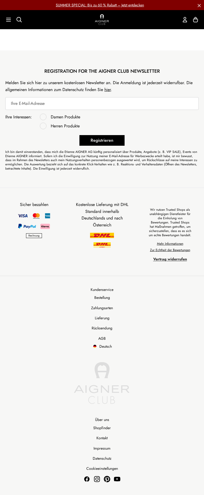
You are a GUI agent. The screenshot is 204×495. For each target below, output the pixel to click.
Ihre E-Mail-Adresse (28, 103)
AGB (102, 338)
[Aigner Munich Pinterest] (107, 479)
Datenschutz (102, 458)
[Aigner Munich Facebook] (87, 479)
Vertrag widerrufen (170, 259)
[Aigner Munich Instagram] (97, 479)
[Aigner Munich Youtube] (117, 479)
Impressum (102, 448)
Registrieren (102, 140)
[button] (199, 5)
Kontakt (102, 438)
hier (107, 90)
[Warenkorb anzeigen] (195, 19)
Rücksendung (102, 328)
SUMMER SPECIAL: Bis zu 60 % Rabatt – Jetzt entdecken (100, 5)
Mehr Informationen (170, 244)
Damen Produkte (65, 117)
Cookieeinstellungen (102, 468)
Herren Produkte (65, 126)
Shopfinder (102, 428)
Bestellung (102, 297)
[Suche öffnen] (19, 19)
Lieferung (102, 318)
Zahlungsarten (102, 308)
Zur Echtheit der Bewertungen (170, 250)
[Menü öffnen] (8, 19)
